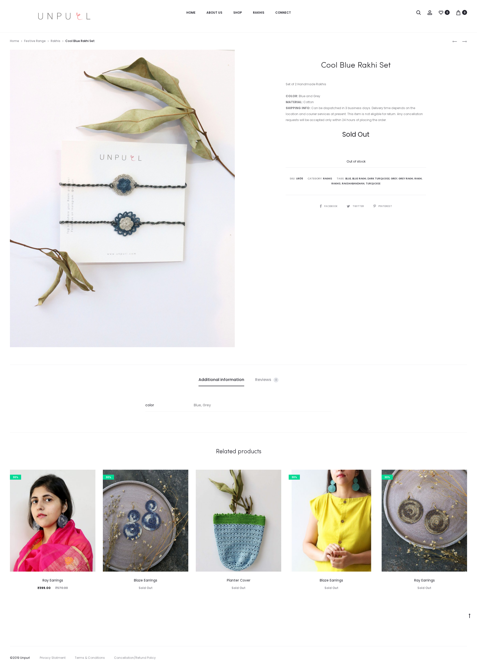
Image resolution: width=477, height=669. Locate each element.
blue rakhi (359, 178)
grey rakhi (405, 178)
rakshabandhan (353, 183)
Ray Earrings (52, 580)
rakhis (336, 183)
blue (348, 178)
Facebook (331, 206)
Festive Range (35, 41)
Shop (237, 12)
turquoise (373, 183)
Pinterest (385, 206)
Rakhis (258, 12)
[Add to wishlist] (89, 476)
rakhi (418, 178)
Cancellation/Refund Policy (135, 658)
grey (394, 178)
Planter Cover (238, 580)
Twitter (359, 206)
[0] (440, 12)
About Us (214, 12)
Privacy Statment (53, 658)
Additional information (221, 379)
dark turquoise (378, 178)
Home (191, 12)
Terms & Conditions (90, 658)
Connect (283, 12)
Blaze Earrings (145, 580)
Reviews (266, 379)
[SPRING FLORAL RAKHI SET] (454, 41)
